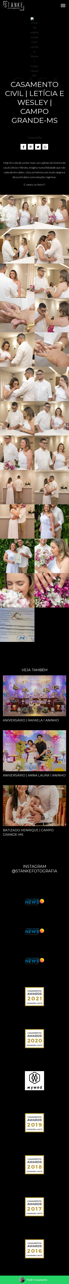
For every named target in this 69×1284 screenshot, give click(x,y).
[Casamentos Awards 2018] (34, 1164)
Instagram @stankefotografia (34, 868)
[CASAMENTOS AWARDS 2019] (34, 1122)
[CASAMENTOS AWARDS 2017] (34, 1206)
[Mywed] (34, 1080)
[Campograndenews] (34, 901)
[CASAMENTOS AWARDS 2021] (34, 996)
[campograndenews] (34, 931)
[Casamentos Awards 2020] (34, 1038)
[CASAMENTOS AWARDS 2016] (34, 1248)
